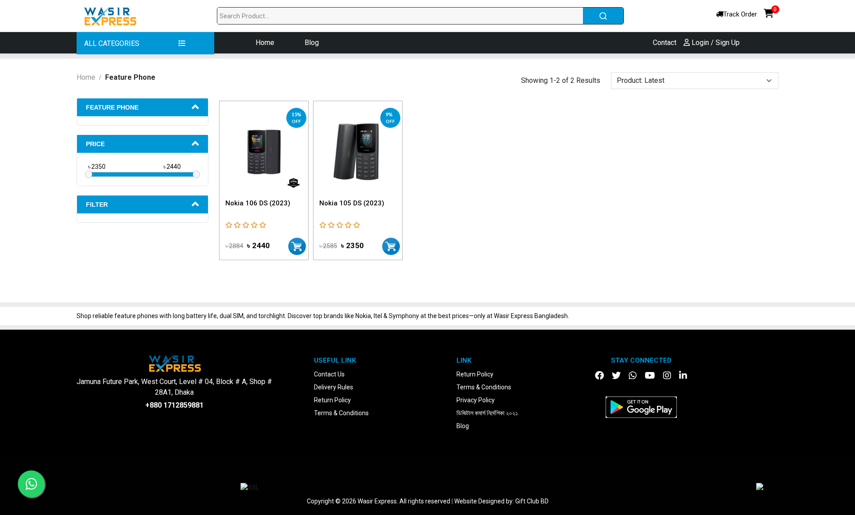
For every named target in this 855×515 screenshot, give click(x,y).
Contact (664, 42)
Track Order (740, 14)
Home (265, 42)
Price (95, 143)
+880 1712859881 (174, 405)
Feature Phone (112, 107)
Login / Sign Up (715, 42)
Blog (312, 42)
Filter (97, 204)
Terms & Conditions (341, 413)
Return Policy (332, 400)
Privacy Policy (475, 400)
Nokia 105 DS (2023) (351, 203)
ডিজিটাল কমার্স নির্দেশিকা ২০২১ (487, 413)
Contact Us (329, 374)
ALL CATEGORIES (112, 43)
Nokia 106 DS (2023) (257, 203)
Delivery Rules (333, 387)
